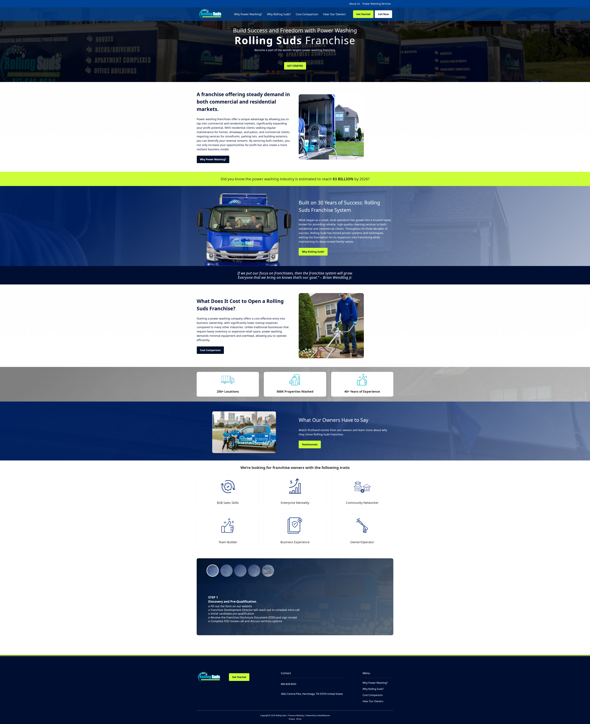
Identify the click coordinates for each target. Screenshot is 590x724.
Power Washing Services (376, 3)
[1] (226, 570)
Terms (298, 719)
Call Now (383, 14)
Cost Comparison (210, 350)
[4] (268, 570)
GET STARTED (295, 66)
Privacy (292, 719)
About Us (354, 3)
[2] (240, 570)
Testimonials (310, 444)
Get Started (363, 14)
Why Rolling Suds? (313, 251)
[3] (254, 570)
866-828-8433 (288, 684)
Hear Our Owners (373, 701)
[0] (212, 570)
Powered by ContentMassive (318, 715)
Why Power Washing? (213, 159)
